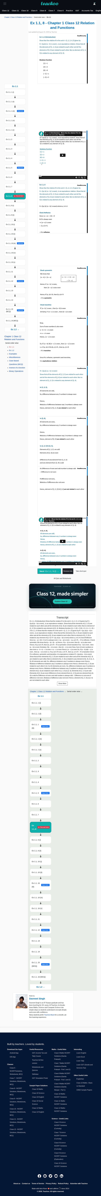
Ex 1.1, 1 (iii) (14, 111)
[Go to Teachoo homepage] (49, 3)
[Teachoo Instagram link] (45, 1176)
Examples (13, 354)
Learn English (81, 1053)
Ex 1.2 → (15, 329)
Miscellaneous (14, 357)
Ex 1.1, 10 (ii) (10, 234)
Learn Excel (80, 1057)
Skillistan (35, 1074)
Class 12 (5, 11)
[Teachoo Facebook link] (40, 1176)
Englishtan (80, 1079)
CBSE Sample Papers (84, 1090)
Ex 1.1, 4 (9, 158)
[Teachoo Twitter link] (51, 1176)
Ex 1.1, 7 (9, 187)
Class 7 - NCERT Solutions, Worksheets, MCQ (18, 1081)
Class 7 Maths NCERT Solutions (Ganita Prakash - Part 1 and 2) (62, 1066)
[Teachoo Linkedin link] (61, 1176)
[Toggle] (5, 3)
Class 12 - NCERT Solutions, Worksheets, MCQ (18, 1132)
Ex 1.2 (11, 350)
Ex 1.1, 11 (9, 272)
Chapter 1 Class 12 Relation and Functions (18, 17)
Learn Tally (80, 1061)
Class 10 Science (38, 1093)
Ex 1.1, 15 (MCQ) (14, 310)
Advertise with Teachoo (79, 1183)
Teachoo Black (49, 1015)
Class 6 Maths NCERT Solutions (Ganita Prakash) (62, 1056)
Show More (62, 683)
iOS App (13, 1057)
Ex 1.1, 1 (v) (10, 130)
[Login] (94, 3)
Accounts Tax (87, 11)
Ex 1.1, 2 (9, 139)
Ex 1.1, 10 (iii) (14, 243)
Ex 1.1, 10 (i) (10, 224)
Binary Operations (16, 371)
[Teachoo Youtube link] (56, 1176)
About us (16, 1183)
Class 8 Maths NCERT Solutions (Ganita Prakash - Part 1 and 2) (62, 1077)
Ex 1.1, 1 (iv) (10, 120)
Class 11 (15, 11)
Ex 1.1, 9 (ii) (10, 215)
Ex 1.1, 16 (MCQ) (12, 321)
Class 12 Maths (37, 1108)
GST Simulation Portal (40, 1078)
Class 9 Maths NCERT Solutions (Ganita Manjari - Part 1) (62, 1087)
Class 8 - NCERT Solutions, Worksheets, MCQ (18, 1092)
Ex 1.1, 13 (9, 290)
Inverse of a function (17, 368)
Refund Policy (63, 1183)
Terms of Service (38, 1183)
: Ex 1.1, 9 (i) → (49, 571)
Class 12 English (38, 1112)
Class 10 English (38, 1097)
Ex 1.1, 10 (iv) (11, 253)
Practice (69, 11)
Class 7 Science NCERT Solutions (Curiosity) (60, 1136)
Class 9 (34, 11)
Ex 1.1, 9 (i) (10, 205)
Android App (14, 1053)
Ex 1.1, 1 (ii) (10, 101)
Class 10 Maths (37, 1089)
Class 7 (52, 11)
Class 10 (25, 11)
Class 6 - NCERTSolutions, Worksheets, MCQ (16, 1071)
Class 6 (60, 11)
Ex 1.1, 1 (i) (10, 92)
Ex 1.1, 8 (14, 196)
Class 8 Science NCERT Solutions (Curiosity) (60, 1146)
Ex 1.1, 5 (14, 168)
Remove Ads (67, 571)
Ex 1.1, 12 (14, 281)
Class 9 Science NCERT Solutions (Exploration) (60, 1156)
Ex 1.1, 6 (9, 177)
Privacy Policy (51, 1183)
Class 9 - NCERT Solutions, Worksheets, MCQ (18, 1102)
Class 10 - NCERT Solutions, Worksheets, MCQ (18, 1112)
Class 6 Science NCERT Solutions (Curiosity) (60, 1125)
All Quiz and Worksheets (62, 578)
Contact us (26, 1183)
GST (77, 11)
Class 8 (43, 11)
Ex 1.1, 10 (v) (10, 262)
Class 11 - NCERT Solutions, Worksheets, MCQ (18, 1122)
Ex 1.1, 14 (9, 300)
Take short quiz (81, 571)
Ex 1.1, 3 (9, 149)
